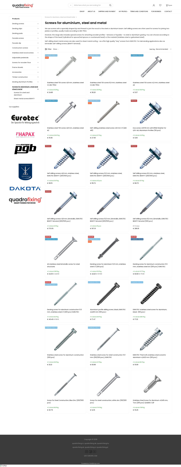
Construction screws (20, 48)
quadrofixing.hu (103, 443)
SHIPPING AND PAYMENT (107, 11)
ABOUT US (91, 11)
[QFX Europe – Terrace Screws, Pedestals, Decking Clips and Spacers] (25, 200)
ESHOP (82, 11)
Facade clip (16, 43)
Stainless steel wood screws (23, 53)
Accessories (16, 72)
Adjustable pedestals (20, 58)
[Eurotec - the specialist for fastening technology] (25, 119)
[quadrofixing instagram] (86, 451)
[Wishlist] (160, 5)
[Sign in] (154, 5)
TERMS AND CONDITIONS (139, 11)
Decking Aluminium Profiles (22, 82)
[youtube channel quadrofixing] (94, 451)
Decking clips (17, 28)
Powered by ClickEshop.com (90, 463)
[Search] (70, 5)
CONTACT (168, 11)
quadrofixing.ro (78, 443)
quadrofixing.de (90, 443)
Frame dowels (17, 67)
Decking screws (18, 24)
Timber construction (20, 77)
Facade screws (18, 38)
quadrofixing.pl (102, 447)
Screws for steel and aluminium (21, 93)
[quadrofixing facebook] (90, 451)
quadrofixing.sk (78, 447)
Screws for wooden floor (21, 62)
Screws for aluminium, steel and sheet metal (25, 88)
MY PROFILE (123, 11)
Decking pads (17, 33)
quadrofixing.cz (90, 447)
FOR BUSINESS (156, 11)
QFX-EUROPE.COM (90, 456)
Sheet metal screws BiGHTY (24, 99)
